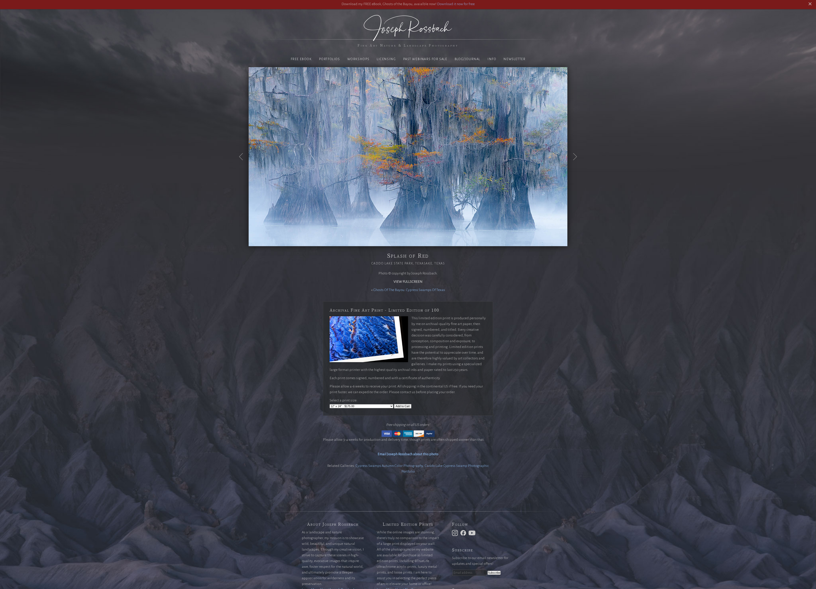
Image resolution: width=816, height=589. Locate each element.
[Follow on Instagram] (455, 533)
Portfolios (329, 59)
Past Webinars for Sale (425, 59)
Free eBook (301, 59)
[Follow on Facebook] (464, 533)
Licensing (386, 59)
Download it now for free (456, 4)
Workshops (358, 59)
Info (491, 59)
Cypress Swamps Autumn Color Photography (389, 466)
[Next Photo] (572, 167)
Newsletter (514, 59)
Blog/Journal (467, 59)
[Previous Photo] (243, 167)
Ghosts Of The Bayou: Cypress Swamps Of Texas (409, 290)
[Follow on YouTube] (473, 533)
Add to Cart (403, 406)
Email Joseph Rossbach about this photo (408, 454)
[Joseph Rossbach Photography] (408, 38)
